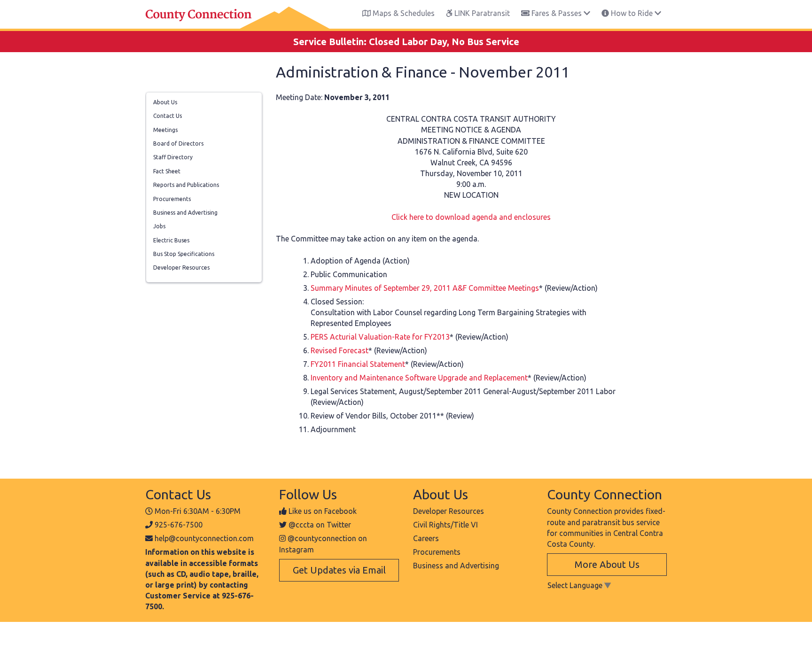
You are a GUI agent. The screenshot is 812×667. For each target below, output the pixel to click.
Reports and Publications (186, 185)
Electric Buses (171, 240)
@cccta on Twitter (320, 524)
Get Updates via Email (339, 570)
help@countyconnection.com (204, 538)
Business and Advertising (185, 212)
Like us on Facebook (323, 511)
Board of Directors (178, 143)
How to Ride (632, 13)
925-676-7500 (179, 524)
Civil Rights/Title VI (445, 524)
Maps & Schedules (403, 13)
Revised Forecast (339, 350)
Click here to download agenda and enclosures (471, 217)
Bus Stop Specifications (183, 254)
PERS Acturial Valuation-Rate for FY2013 (380, 337)
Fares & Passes (557, 13)
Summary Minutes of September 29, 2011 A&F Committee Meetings (425, 288)
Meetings (165, 130)
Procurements (172, 199)
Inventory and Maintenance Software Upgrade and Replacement (419, 377)
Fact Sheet (166, 171)
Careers (426, 538)
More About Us (607, 564)
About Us (165, 102)
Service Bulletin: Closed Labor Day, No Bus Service (406, 41)
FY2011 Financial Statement (358, 364)
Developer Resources (181, 267)
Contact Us (167, 116)
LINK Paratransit (481, 13)
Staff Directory (173, 157)
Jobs (159, 226)
